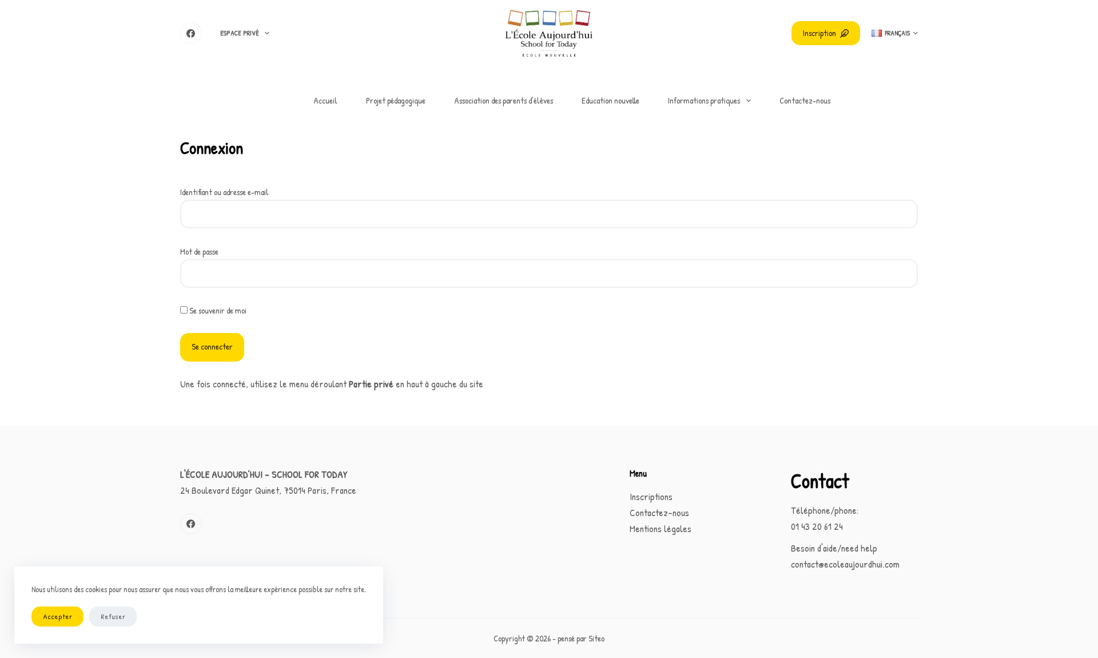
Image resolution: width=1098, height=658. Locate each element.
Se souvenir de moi (217, 310)
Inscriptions (651, 496)
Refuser (113, 616)
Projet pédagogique (395, 100)
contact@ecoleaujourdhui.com (845, 563)
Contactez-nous (804, 100)
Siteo (596, 638)
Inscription (819, 33)
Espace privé (239, 33)
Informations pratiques (704, 100)
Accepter (57, 616)
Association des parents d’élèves (503, 100)
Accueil (325, 100)
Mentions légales (660, 528)
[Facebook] (191, 33)
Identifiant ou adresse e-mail (224, 192)
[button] (895, 33)
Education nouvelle (610, 100)
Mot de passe (199, 251)
